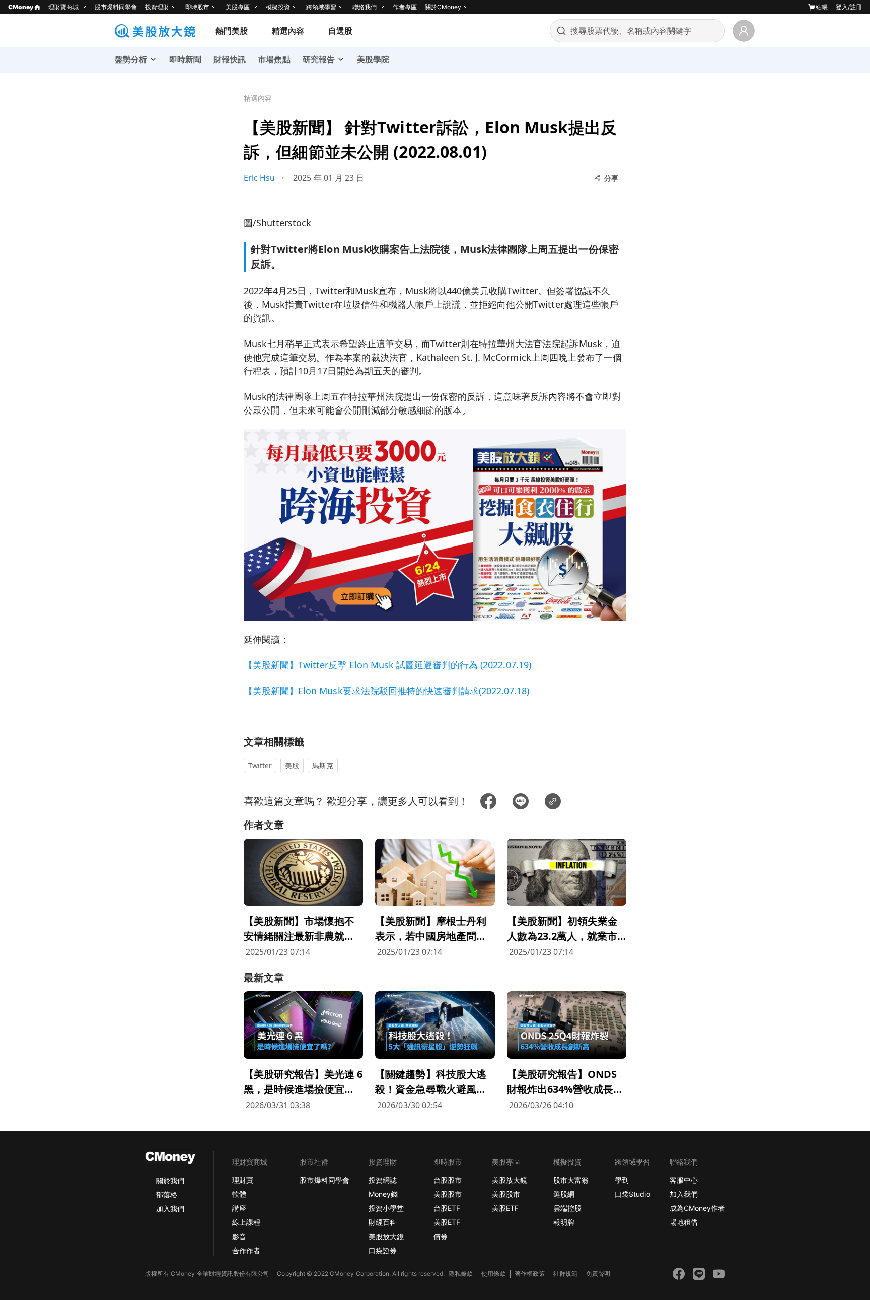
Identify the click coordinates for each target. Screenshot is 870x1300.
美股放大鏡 (386, 1236)
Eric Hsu (259, 177)
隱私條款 (461, 1273)
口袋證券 (383, 1250)
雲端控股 (567, 1208)
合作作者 (246, 1250)
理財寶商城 (63, 7)
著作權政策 (530, 1273)
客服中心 (684, 1180)
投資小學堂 (386, 1208)
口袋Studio (632, 1194)
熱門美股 (231, 30)
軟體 (239, 1194)
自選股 (340, 30)
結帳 (822, 7)
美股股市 (447, 1194)
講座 (239, 1208)
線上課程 (246, 1222)
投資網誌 (383, 1180)
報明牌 (563, 1222)
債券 (440, 1236)
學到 (622, 1180)
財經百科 (383, 1222)
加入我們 (170, 1208)
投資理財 (157, 7)
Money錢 (383, 1194)
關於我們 (170, 1180)
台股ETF (446, 1208)
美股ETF (446, 1222)
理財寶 (242, 1180)
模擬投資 (278, 7)
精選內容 (288, 30)
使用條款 (493, 1273)
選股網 (563, 1194)
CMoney (20, 7)
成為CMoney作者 (697, 1208)
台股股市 (447, 1180)
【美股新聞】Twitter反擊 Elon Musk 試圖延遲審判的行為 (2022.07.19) (387, 665)
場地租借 (684, 1222)
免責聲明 (598, 1273)
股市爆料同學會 (116, 7)
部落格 (166, 1194)
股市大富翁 (571, 1180)
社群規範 (565, 1273)
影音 (239, 1236)
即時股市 (197, 7)
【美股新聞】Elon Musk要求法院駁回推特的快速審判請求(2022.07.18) (387, 691)
